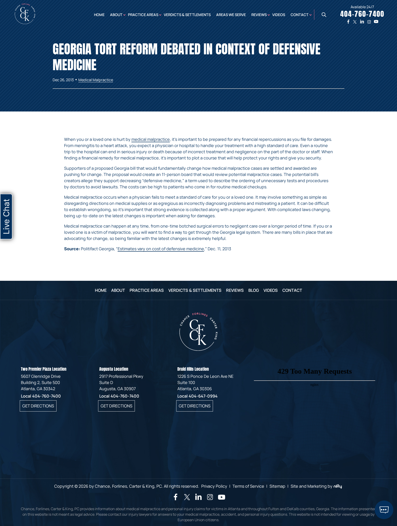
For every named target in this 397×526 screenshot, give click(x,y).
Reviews (259, 14)
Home (99, 14)
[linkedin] (362, 21)
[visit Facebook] (175, 498)
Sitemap (277, 486)
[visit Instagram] (210, 499)
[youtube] (376, 21)
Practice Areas (143, 14)
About (116, 14)
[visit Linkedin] (198, 498)
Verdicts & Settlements (187, 14)
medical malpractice (150, 139)
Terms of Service (248, 486)
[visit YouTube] (221, 499)
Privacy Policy (214, 486)
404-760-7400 (46, 396)
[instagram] (369, 21)
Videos (278, 14)
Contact (300, 14)
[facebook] (348, 21)
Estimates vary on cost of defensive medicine (161, 248)
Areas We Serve (231, 14)
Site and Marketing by (311, 486)
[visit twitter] (187, 498)
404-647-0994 (203, 396)
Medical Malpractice (95, 79)
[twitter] (355, 21)
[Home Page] (25, 22)
